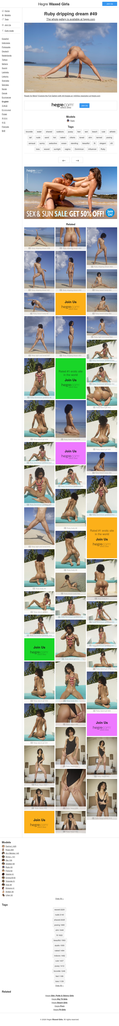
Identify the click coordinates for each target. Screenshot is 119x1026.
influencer (92, 149)
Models (8, 15)
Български (6, 97)
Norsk (4, 89)
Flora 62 (9, 870)
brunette (29, 131)
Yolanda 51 (10, 881)
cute (103, 131)
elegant (103, 143)
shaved (49, 131)
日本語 (4, 105)
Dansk (4, 93)
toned (81, 137)
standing (74, 143)
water (39, 131)
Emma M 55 (10, 877)
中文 (4, 122)
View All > (59, 898)
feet (78, 131)
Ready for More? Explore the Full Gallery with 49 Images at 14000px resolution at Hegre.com (62, 95)
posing (109, 137)
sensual (32, 143)
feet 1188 (59, 976)
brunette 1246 (59, 971)
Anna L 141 (10, 856)
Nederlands (7, 55)
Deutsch (5, 51)
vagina (67, 149)
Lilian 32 (9, 895)
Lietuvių (5, 76)
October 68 (10, 863)
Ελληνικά (6, 110)
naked (62, 137)
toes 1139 (59, 981)
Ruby (72, 120)
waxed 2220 (60, 909)
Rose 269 (10, 849)
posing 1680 (59, 925)
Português (6, 47)
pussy (70, 131)
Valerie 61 (10, 874)
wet (86, 131)
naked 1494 (59, 950)
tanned (99, 137)
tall (30, 137)
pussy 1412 (59, 966)
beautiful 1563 (59, 940)
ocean (63, 143)
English (5, 101)
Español (5, 38)
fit (94, 143)
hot (54, 137)
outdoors (60, 131)
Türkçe (4, 59)
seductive (53, 143)
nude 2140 (59, 914)
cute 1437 (59, 960)
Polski (4, 114)
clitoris (72, 137)
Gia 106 (9, 860)
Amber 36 (10, 891)
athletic (113, 131)
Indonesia (6, 43)
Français (5, 126)
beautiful (85, 143)
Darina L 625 (11, 846)
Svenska (5, 80)
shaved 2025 (59, 919)
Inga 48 (9, 884)
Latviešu (5, 72)
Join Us (110, 3)
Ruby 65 (9, 867)
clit (111, 143)
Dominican (79, 149)
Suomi (4, 68)
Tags (7, 19)
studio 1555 (59, 945)
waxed (47, 149)
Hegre (53, 3)
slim (90, 137)
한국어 (4, 118)
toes (38, 149)
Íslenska (5, 84)
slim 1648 (60, 930)
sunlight (57, 149)
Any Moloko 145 (12, 853)
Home (7, 11)
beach (94, 131)
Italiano (5, 64)
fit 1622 (59, 935)
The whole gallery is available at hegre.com (70, 19)
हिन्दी (3, 131)
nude (38, 137)
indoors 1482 (59, 955)
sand (47, 137)
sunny (42, 143)
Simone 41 (10, 888)
